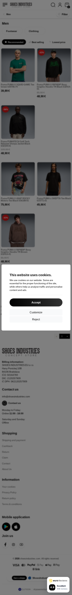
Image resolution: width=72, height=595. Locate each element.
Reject (36, 319)
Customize (36, 312)
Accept (36, 302)
